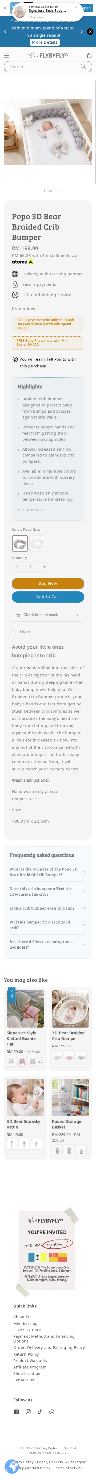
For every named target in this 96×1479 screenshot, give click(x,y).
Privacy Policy (22, 1462)
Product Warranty (30, 1361)
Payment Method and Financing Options (44, 1339)
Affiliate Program (29, 1367)
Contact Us (23, 1380)
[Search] (83, 66)
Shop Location (27, 1374)
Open (86, 8)
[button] (7, 55)
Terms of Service (68, 1467)
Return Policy (26, 1354)
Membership (25, 1323)
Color (26, 529)
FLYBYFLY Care (27, 1330)
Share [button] (25, 631)
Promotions (23, 309)
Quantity (19, 557)
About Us (22, 1317)
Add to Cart (48, 597)
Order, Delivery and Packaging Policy (49, 1348)
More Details (44, 42)
